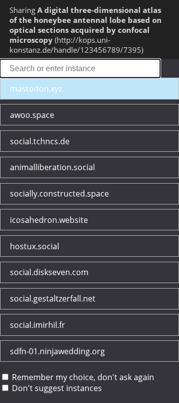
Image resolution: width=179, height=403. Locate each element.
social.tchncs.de (40, 141)
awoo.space (32, 114)
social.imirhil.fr (37, 324)
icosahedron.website (49, 219)
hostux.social (34, 246)
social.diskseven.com (49, 272)
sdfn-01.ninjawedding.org (57, 351)
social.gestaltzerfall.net (52, 298)
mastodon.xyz (36, 88)
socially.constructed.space (59, 193)
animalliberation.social (52, 167)
